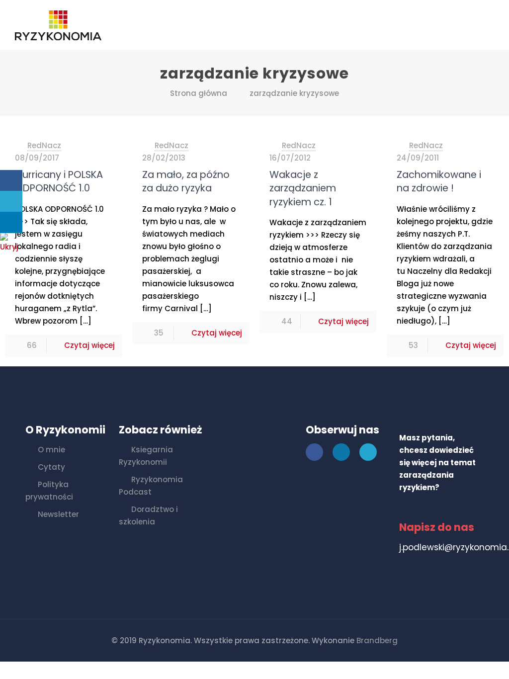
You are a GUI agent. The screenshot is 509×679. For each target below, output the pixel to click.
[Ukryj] (12, 247)
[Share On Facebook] (11, 180)
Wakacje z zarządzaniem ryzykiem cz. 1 (302, 188)
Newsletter (58, 514)
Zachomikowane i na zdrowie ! (439, 181)
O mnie (51, 449)
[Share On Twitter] (11, 201)
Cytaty (51, 467)
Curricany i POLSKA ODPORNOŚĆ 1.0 (59, 181)
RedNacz (44, 145)
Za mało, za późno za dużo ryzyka (186, 181)
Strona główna (198, 93)
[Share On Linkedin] (11, 222)
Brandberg (377, 640)
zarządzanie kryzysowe (294, 93)
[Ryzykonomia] (58, 25)
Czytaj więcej (89, 345)
